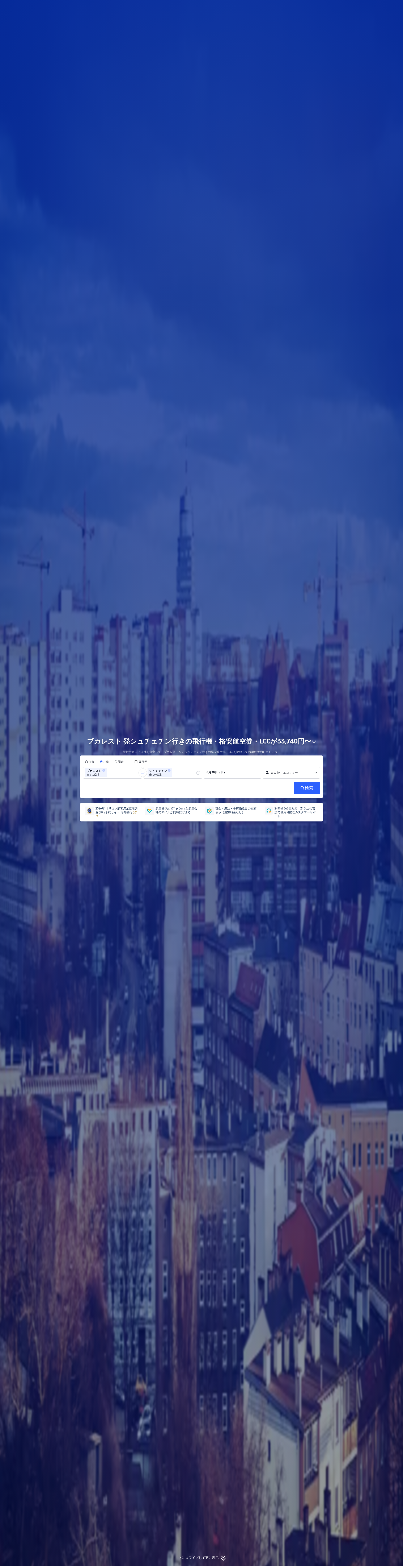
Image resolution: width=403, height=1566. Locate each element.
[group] (112, 773)
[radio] (89, 761)
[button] (375, 7)
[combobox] (109, 772)
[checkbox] (140, 761)
